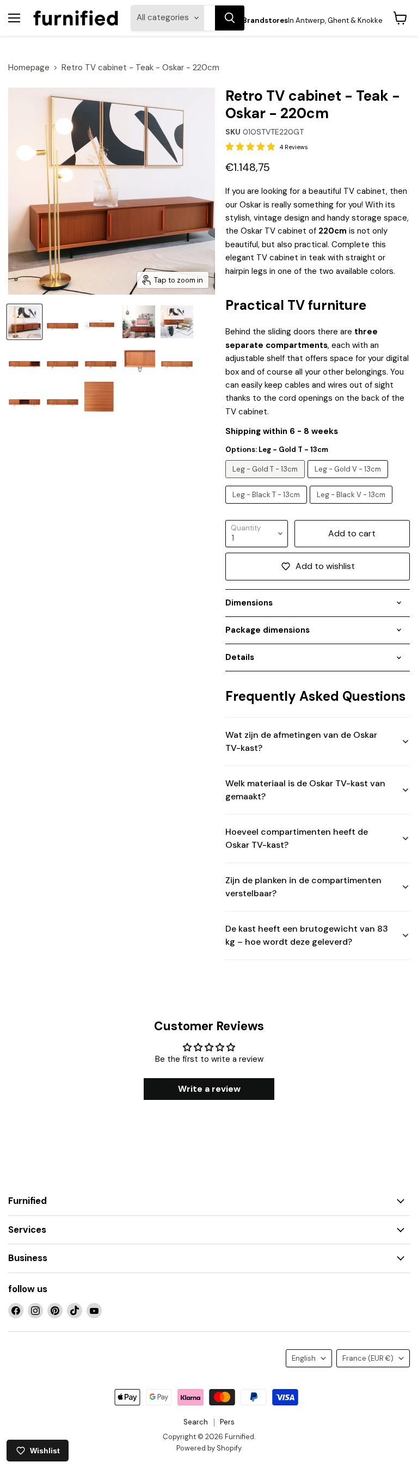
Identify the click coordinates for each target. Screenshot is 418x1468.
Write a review (209, 1088)
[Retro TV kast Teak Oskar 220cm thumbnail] (62, 321)
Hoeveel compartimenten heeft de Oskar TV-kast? (296, 838)
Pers (227, 1422)
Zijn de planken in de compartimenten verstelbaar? (303, 886)
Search (195, 1422)
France (368, 1358)
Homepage (29, 67)
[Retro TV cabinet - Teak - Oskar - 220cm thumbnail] (100, 321)
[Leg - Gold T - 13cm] (266, 480)
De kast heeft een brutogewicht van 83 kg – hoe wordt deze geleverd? (306, 935)
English (304, 1358)
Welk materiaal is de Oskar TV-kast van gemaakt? (305, 790)
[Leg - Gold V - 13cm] (349, 480)
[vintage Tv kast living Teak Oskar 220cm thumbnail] (24, 359)
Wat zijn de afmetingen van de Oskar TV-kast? (301, 741)
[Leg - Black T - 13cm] (267, 506)
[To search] (229, 17)
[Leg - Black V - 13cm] (352, 506)
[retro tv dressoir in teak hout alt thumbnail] (24, 321)
